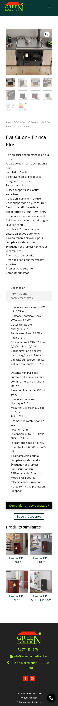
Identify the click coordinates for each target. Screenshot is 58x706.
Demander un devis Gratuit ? (29, 505)
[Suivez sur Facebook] (25, 678)
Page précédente (29, 516)
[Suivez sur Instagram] (32, 678)
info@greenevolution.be (30, 656)
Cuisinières (20, 122)
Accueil (9, 122)
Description (18, 288)
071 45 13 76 (30, 649)
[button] (47, 34)
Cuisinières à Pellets (38, 122)
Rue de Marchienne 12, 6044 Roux (30, 665)
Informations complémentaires (22, 296)
